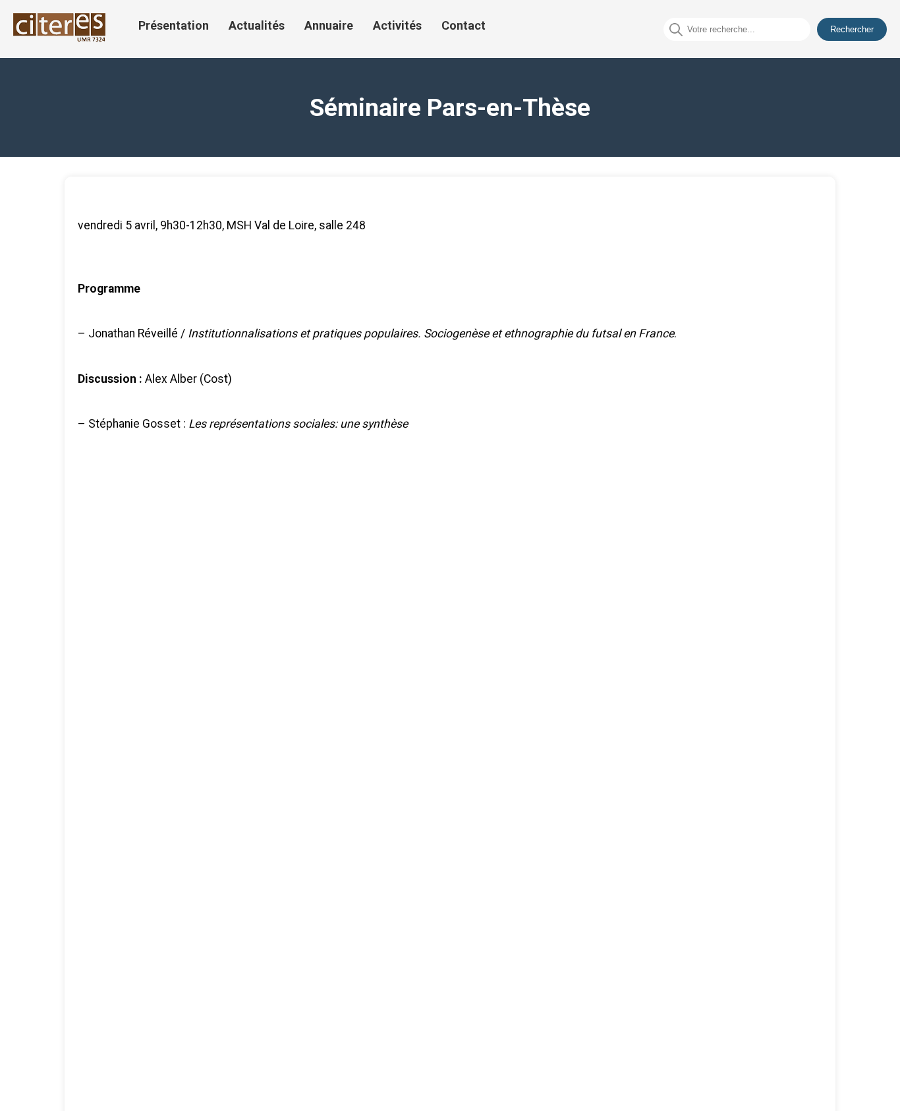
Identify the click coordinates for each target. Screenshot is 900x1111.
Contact (463, 25)
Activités (397, 25)
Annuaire (328, 25)
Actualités (257, 25)
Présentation (173, 25)
